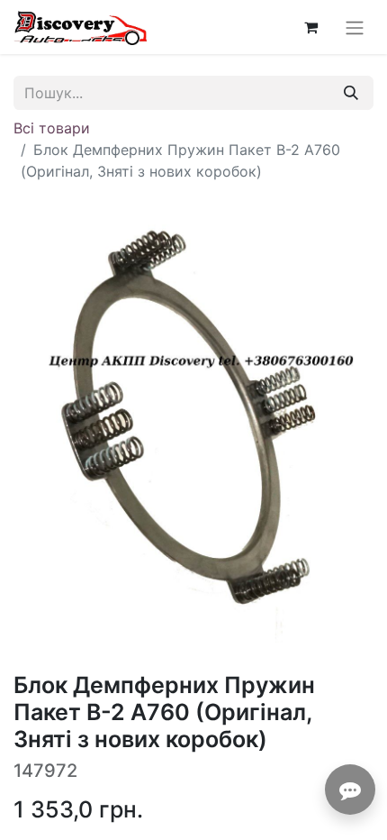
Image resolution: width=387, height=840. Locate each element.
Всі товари (52, 128)
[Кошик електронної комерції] (310, 27)
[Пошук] (351, 93)
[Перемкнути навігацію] (355, 27)
